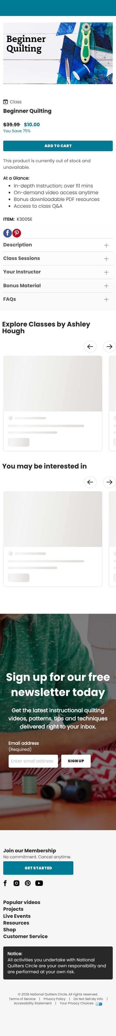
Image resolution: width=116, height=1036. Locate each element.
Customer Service (25, 936)
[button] (7, 233)
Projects (13, 909)
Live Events (17, 916)
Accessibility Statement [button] (33, 1003)
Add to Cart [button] (58, 146)
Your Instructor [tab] (22, 272)
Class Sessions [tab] (21, 258)
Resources (16, 923)
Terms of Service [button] (22, 999)
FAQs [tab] (9, 299)
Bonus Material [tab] (22, 285)
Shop (9, 929)
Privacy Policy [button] (55, 999)
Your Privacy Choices (76, 1003)
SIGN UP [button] (76, 761)
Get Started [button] (38, 868)
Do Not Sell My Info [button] (88, 999)
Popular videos (21, 902)
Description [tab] (17, 245)
